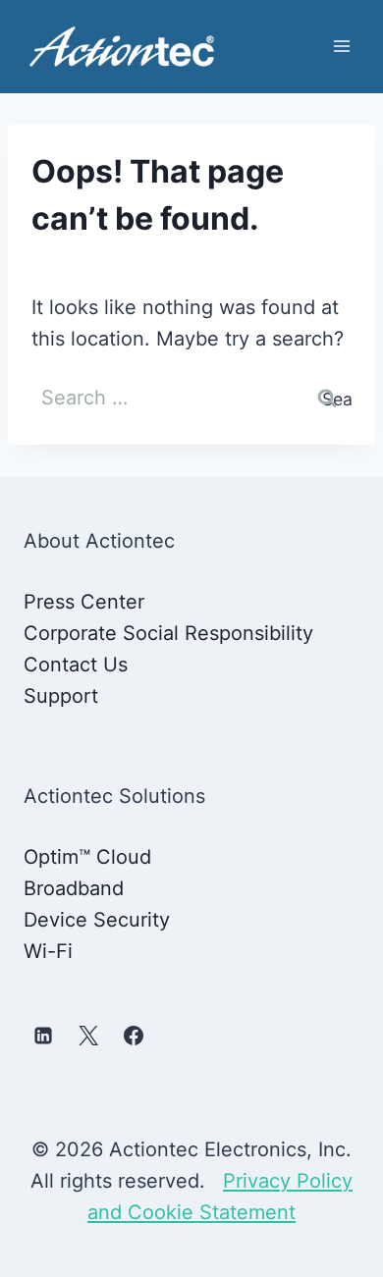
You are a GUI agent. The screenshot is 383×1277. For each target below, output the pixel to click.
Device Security (97, 919)
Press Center (84, 601)
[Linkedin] (43, 1035)
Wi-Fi (48, 951)
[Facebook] (133, 1035)
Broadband (74, 888)
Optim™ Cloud (87, 857)
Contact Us (76, 664)
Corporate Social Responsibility (168, 633)
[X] (88, 1035)
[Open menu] (341, 46)
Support (61, 696)
